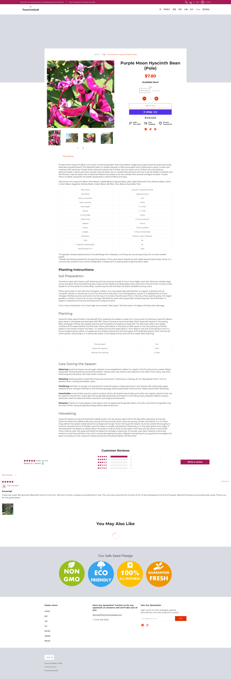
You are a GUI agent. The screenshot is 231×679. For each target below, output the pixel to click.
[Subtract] (144, 99)
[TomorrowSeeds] (30, 9)
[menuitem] (186, 2)
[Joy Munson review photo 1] (7, 509)
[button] (193, 2)
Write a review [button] (195, 462)
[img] (7, 482)
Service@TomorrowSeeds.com (107, 615)
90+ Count (156, 90)
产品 (103, 54)
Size (150, 87)
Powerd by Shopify (51, 670)
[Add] (156, 99)
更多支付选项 (150, 118)
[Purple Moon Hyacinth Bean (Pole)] (54, 137)
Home (96, 54)
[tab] (68, 156)
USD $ (208, 2)
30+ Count (144, 90)
